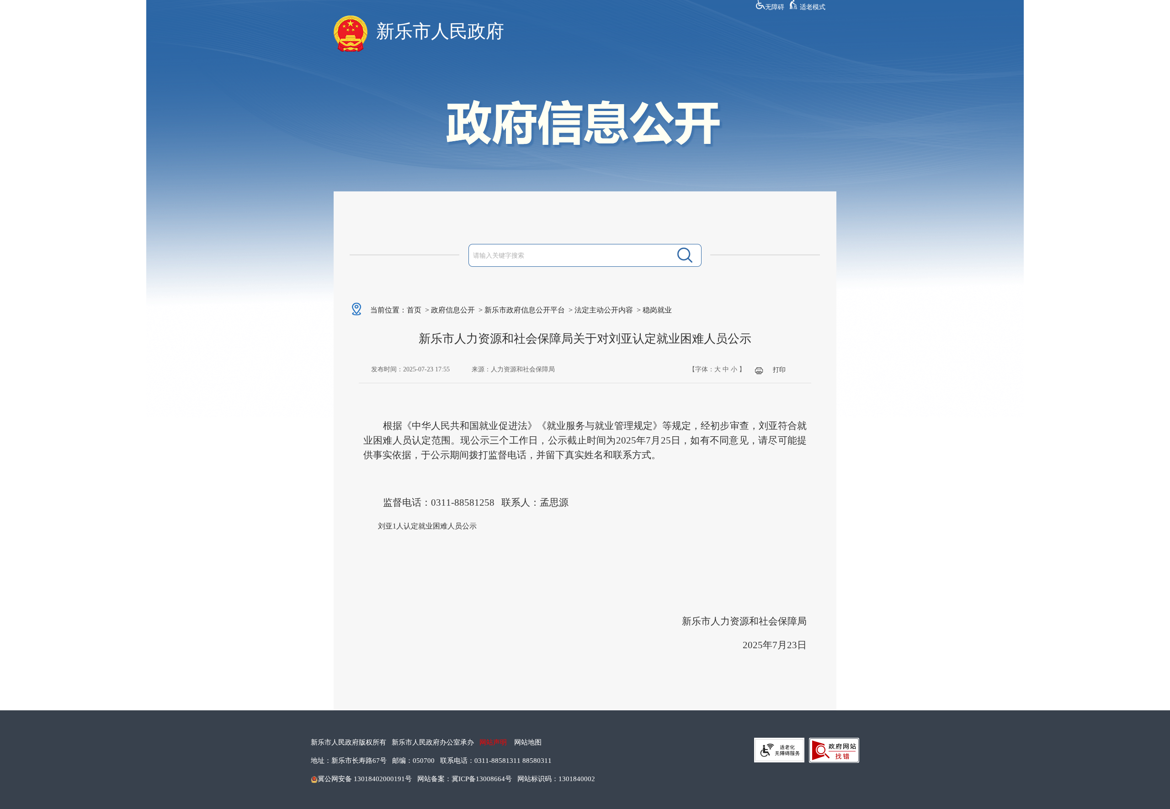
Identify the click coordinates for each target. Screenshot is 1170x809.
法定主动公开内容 (603, 310)
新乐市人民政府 (440, 31)
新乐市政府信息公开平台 (524, 310)
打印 (779, 369)
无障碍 (774, 7)
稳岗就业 (657, 310)
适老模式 (812, 7)
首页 (414, 310)
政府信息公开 (453, 310)
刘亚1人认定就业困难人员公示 (427, 526)
